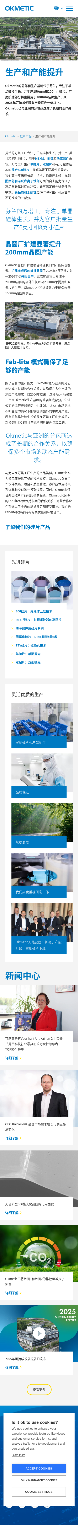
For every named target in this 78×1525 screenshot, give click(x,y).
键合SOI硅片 (20, 169)
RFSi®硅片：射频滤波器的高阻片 (39, 619)
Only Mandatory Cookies (39, 1480)
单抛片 (35, 164)
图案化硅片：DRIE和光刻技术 (36, 636)
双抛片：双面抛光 (28, 662)
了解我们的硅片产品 (27, 526)
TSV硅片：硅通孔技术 (31, 645)
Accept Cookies (39, 1468)
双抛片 (47, 164)
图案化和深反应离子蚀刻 (22, 181)
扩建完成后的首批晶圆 (27, 270)
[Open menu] (69, 8)
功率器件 (63, 158)
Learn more (18, 1454)
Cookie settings (39, 1491)
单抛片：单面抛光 (28, 653)
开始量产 (27, 276)
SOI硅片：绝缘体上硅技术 (34, 611)
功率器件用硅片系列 (30, 628)
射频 (50, 158)
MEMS (39, 158)
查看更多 (39, 1389)
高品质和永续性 (25, 192)
